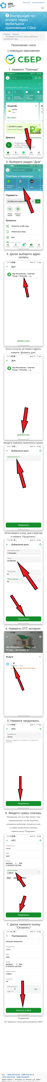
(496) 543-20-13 (28, 1074)
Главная (7, 5)
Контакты (26, 2)
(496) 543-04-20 (13, 1074)
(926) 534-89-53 (23, 1077)
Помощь (15, 34)
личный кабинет (38, 2)
